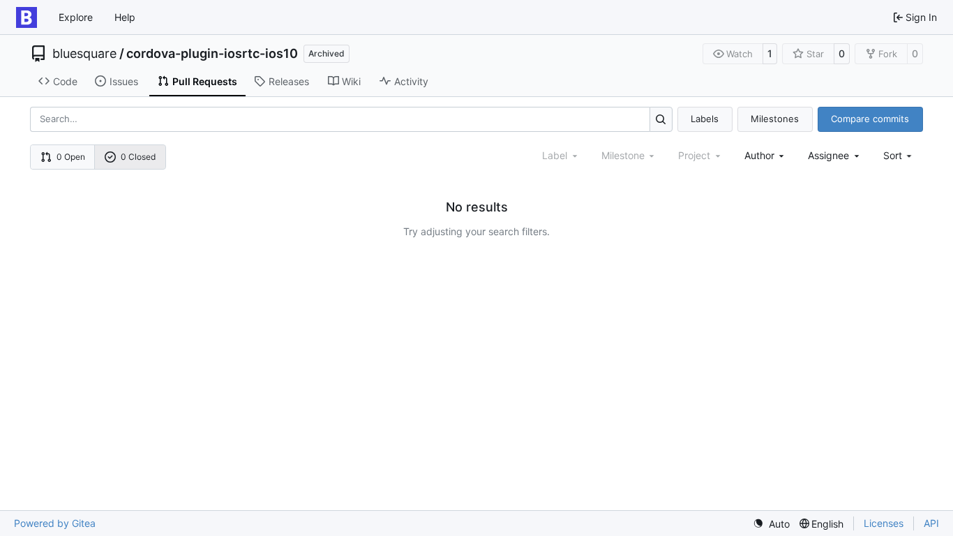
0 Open (71, 156)
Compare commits (870, 118)
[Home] (26, 17)
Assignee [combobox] (828, 155)
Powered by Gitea (55, 523)
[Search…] (661, 119)
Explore (76, 17)
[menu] (899, 155)
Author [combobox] (759, 155)
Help (124, 17)
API (931, 523)
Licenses (883, 523)
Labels (705, 118)
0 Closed (138, 156)
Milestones (775, 118)
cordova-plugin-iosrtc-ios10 (212, 54)
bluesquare (84, 54)
